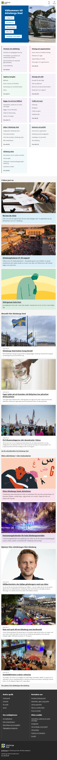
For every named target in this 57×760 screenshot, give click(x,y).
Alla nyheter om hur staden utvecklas (13, 155)
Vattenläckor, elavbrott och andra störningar (12, 105)
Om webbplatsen (7, 719)
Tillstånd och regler (37, 56)
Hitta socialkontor (37, 83)
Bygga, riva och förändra (10, 110)
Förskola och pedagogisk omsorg (12, 52)
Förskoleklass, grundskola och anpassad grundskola (11, 56)
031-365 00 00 (5, 755)
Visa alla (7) (8, 94)
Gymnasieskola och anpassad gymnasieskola (11, 61)
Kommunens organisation (39, 131)
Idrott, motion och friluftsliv (11, 83)
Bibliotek (5, 80)
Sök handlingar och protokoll (39, 727)
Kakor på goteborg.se (9, 722)
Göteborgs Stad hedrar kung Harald (18, 351)
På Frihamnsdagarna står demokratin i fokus (22, 440)
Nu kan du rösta (9, 215)
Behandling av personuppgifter (11, 725)
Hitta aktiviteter (10, 27)
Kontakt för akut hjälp (38, 80)
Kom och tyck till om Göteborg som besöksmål (22, 629)
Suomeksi (5, 701)
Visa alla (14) (37, 144)
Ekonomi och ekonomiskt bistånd (41, 87)
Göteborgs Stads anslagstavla (40, 134)
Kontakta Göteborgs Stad (38, 698)
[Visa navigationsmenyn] (54, 2)
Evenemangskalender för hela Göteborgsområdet (23, 535)
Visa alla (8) (8, 144)
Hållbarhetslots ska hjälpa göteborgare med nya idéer (25, 584)
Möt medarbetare (8, 140)
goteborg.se (4, 750)
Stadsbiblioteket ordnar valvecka (17, 674)
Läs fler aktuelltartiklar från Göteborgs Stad (14, 451)
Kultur (5, 90)
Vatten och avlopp (8, 116)
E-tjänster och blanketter (38, 733)
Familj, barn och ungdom (39, 90)
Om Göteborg (36, 140)
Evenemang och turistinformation (12, 87)
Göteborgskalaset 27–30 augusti (16, 258)
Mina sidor (9, 32)
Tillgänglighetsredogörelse (10, 728)
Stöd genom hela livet (12, 302)
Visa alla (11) (8, 120)
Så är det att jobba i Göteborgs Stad (13, 137)
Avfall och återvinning (9, 113)
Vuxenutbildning (8, 66)
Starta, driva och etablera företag (41, 52)
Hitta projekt (6, 158)
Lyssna (5, 707)
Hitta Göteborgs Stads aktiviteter (17, 491)
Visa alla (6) (8, 69)
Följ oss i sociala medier (38, 707)
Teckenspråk (6, 698)
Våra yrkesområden (8, 134)
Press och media (36, 711)
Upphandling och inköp (38, 59)
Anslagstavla (34, 724)
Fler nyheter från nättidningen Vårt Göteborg (15, 685)
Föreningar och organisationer (40, 62)
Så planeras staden (8, 166)
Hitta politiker (35, 730)
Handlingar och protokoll (13, 36)
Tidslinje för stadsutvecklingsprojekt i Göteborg (13, 162)
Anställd (33, 736)
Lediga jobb (9, 18)
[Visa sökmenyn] (49, 2)
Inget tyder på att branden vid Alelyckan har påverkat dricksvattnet (25, 395)
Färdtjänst (35, 108)
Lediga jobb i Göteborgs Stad (11, 131)
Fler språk (5, 704)
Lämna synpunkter (36, 704)
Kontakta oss (10, 22)
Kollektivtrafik (35, 114)
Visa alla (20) (36, 94)
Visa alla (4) (38, 66)
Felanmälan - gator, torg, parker (40, 701)
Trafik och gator (36, 111)
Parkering (34, 105)
